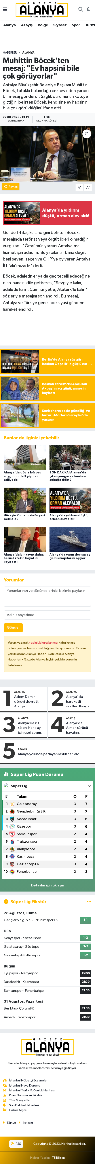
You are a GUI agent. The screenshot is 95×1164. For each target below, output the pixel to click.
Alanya (9, 25)
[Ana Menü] (5, 10)
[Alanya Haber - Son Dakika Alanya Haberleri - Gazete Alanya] (41, 9)
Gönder (13, 627)
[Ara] (80, 10)
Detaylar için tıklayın (47, 885)
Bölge (43, 25)
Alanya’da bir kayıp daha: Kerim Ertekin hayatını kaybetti (24, 558)
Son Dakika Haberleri (24, 1105)
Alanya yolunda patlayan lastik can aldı (49, 754)
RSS (18, 1143)
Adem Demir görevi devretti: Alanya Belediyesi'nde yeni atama (27, 702)
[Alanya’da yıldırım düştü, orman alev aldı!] (70, 500)
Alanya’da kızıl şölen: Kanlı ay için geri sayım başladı (29, 728)
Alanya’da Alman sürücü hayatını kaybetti (77, 728)
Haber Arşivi (18, 1110)
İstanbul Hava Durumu (24, 1085)
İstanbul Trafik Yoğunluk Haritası (32, 1090)
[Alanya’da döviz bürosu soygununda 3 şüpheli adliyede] (25, 457)
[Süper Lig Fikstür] (89, 902)
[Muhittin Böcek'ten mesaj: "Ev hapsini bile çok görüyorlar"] (47, 153)
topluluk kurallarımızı (44, 642)
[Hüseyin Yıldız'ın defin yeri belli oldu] (25, 500)
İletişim (28, 1122)
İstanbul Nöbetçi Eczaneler (28, 1080)
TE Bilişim (58, 1157)
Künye (11, 1122)
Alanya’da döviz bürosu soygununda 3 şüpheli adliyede (22, 476)
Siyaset (59, 25)
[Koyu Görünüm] (88, 10)
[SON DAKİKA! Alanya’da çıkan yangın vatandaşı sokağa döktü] (70, 457)
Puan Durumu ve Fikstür (25, 1095)
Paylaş (13, 186)
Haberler (10, 52)
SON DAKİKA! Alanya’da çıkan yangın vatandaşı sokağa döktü (67, 476)
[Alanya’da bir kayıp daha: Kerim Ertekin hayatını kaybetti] (25, 539)
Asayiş (26, 25)
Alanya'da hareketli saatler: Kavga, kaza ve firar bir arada (78, 702)
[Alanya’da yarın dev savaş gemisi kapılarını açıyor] (70, 539)
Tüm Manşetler (20, 1100)
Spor (76, 25)
